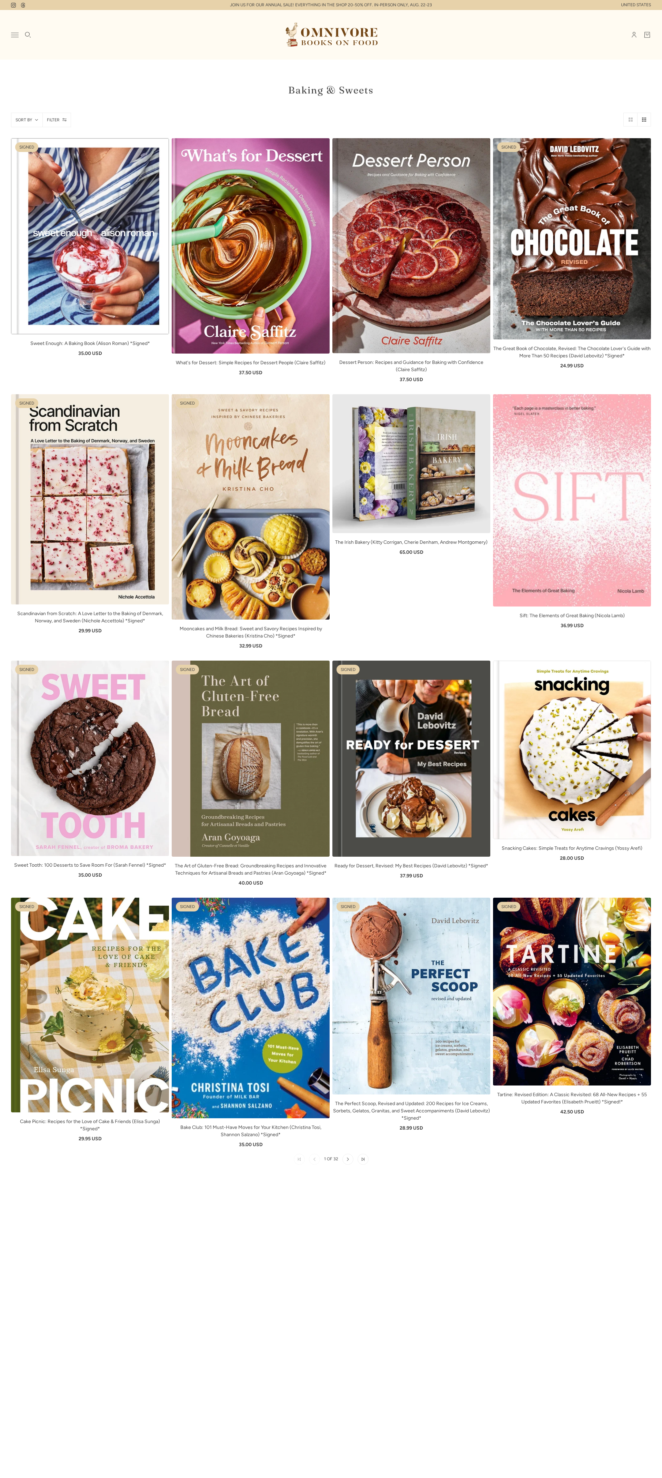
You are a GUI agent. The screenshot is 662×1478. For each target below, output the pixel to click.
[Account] (634, 35)
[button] (630, 119)
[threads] (23, 5)
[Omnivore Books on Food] (331, 35)
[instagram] (13, 5)
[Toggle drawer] (15, 35)
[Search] (28, 35)
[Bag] (647, 35)
